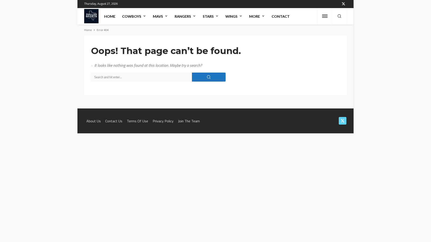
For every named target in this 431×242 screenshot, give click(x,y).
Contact (281, 16)
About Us (93, 121)
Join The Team (189, 121)
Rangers (183, 16)
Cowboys (131, 16)
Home (109, 16)
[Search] (339, 16)
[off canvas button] (325, 16)
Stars (208, 16)
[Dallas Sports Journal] (91, 16)
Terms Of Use (137, 121)
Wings (231, 16)
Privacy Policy (163, 121)
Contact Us (113, 121)
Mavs (158, 16)
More (254, 16)
